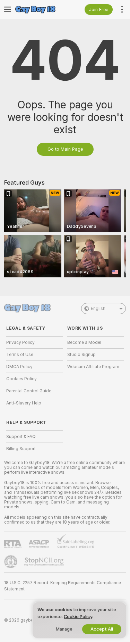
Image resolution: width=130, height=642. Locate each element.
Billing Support (21, 448)
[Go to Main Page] (40, 9)
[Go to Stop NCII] (44, 562)
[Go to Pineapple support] (11, 561)
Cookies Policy (21, 378)
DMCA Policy (19, 366)
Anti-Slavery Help (23, 403)
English (98, 308)
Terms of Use (19, 354)
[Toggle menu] (7, 9)
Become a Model (84, 342)
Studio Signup (81, 354)
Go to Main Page (65, 149)
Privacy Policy (20, 342)
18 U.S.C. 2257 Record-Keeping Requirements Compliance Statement (62, 585)
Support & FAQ (21, 436)
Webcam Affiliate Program (93, 366)
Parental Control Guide (28, 391)
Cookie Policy (78, 616)
